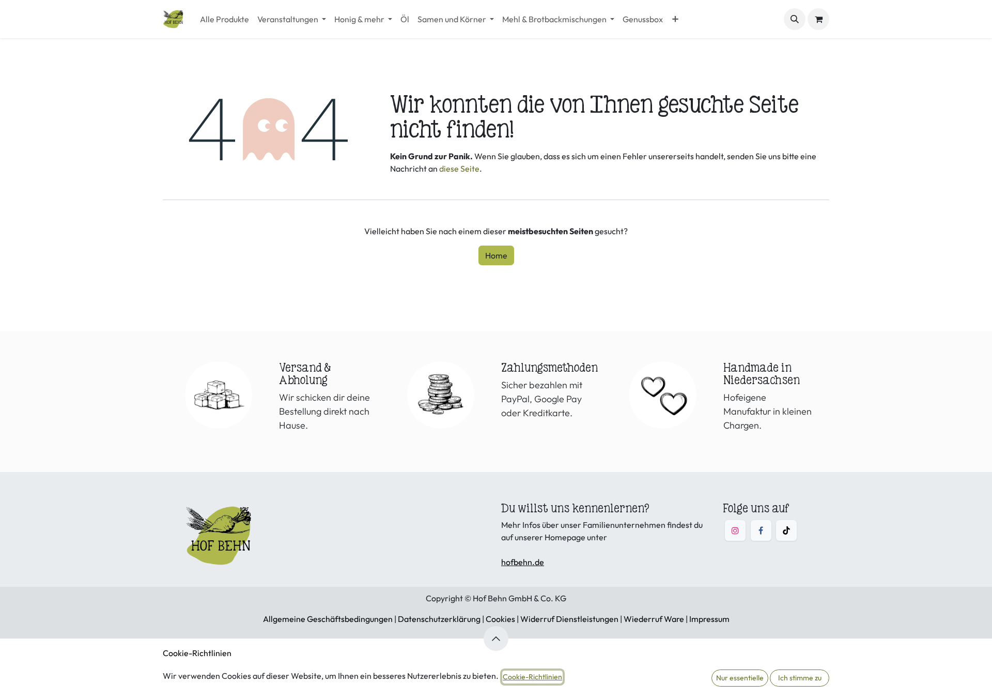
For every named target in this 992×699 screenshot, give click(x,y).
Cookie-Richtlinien (197, 653)
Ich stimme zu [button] (800, 677)
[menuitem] (224, 19)
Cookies (500, 619)
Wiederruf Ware (654, 619)
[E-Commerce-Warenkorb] (818, 19)
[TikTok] (786, 530)
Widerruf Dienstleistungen (569, 619)
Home (496, 255)
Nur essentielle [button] (740, 677)
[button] (794, 19)
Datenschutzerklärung (439, 619)
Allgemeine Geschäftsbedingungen (328, 619)
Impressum (709, 619)
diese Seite (459, 168)
